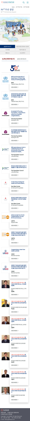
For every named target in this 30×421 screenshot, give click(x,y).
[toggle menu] (28, 2)
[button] (28, 28)
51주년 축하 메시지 (8, 59)
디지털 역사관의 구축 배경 (6, 414)
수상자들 (7, 49)
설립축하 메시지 (7, 46)
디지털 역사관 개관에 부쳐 (13, 412)
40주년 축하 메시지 (21, 59)
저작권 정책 (3, 412)
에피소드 (7, 53)
